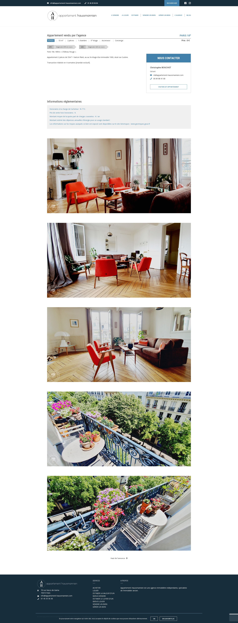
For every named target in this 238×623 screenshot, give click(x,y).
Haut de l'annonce (118, 558)
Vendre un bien (149, 15)
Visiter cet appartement (168, 87)
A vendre (115, 15)
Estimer (135, 15)
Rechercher (172, 3)
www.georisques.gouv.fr (140, 124)
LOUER (95, 590)
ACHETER (96, 588)
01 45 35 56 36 (47, 598)
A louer (125, 15)
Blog (189, 15)
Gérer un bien (164, 15)
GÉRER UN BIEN (99, 607)
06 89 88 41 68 (159, 78)
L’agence (178, 15)
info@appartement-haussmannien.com (56, 596)
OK (154, 619)
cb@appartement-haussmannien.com (168, 75)
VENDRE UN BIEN (100, 604)
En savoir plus (168, 619)
